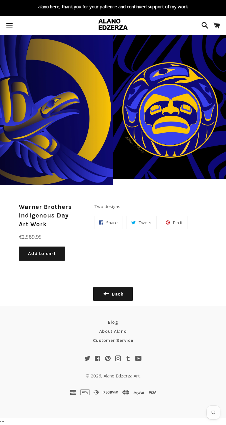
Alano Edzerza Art (122, 376)
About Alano (113, 331)
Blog (113, 322)
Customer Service (113, 340)
